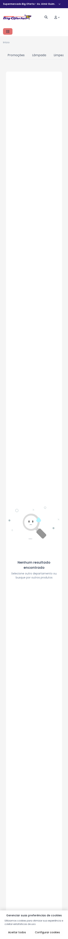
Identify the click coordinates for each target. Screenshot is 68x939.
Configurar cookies (47, 932)
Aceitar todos (17, 932)
